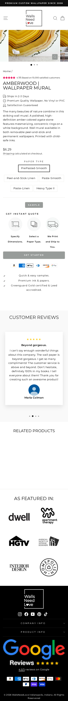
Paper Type (34, 161)
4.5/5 (22, 669)
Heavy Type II (45, 188)
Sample (34, 205)
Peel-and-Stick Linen (21, 178)
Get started (34, 255)
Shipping (8, 153)
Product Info (33, 632)
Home (7, 71)
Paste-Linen (21, 188)
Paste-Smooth (51, 178)
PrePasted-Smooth (34, 168)
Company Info (33, 623)
